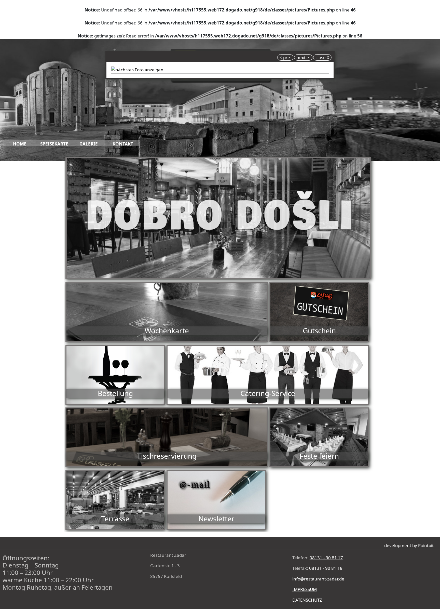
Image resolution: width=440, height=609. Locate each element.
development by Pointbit (409, 545)
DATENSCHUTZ (307, 600)
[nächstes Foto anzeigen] (220, 69)
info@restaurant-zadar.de (318, 579)
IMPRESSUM (304, 589)
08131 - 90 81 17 (326, 558)
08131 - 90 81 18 (325, 568)
